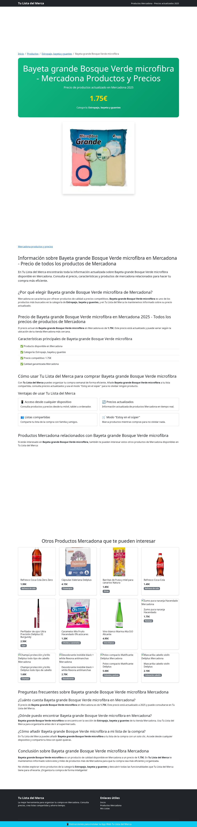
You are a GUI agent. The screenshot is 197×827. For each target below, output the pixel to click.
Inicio (21, 53)
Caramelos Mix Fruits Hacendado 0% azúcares (75, 633)
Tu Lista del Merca (31, 3)
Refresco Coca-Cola (154, 579)
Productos (33, 53)
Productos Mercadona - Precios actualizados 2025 (155, 3)
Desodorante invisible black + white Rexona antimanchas (78, 668)
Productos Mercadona (110, 805)
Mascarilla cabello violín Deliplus (157, 665)
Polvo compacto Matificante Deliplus (118, 665)
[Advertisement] (86, 20)
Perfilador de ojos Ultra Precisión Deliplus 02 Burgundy (33, 634)
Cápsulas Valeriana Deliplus (77, 579)
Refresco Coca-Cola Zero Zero (36, 579)
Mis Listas (105, 808)
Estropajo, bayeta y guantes (57, 53)
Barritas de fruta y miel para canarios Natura (118, 581)
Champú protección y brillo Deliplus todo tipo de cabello (36, 668)
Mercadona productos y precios (35, 246)
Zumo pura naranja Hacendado (154, 611)
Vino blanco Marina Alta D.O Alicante (118, 633)
